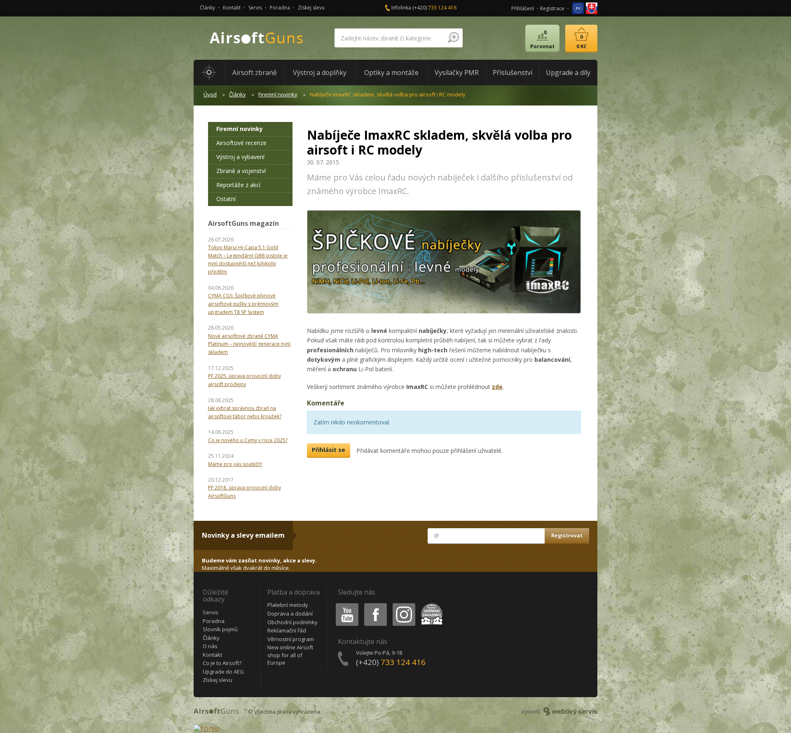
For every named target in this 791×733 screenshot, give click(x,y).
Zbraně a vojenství (241, 171)
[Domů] (209, 72)
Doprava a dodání (290, 613)
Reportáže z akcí (238, 185)
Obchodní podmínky (292, 622)
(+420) (434, 7)
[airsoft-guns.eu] (578, 7)
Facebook (375, 604)
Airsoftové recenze (241, 143)
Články (207, 7)
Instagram (403, 604)
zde (497, 387)
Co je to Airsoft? (222, 663)
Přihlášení (522, 8)
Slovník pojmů (220, 629)
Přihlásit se (328, 450)
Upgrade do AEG (223, 671)
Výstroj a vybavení (240, 157)
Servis (255, 7)
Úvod (210, 94)
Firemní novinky (277, 94)
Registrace (552, 8)
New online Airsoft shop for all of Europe (290, 655)
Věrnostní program (290, 639)
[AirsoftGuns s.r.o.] (257, 38)
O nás (210, 646)
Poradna (280, 7)
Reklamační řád (286, 630)
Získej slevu (311, 7)
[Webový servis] (570, 711)
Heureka (430, 604)
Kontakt (232, 7)
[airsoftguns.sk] (591, 7)
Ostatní (226, 199)
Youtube (345, 604)
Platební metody (287, 605)
